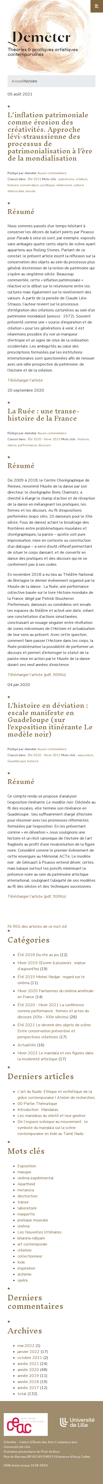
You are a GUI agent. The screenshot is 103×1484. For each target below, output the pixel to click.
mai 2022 (26, 1345)
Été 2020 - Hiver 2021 (44, 439)
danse (12, 445)
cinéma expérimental (36, 1178)
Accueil (18, 81)
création (82, 179)
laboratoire (27, 1208)
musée (30, 191)
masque (24, 1172)
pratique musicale (33, 1220)
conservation (29, 185)
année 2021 (28, 1363)
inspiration (26, 1268)
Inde (21, 1262)
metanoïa (26, 1190)
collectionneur (30, 1256)
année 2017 (28, 1388)
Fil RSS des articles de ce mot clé (37, 926)
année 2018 (28, 1382)
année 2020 (28, 1370)
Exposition (27, 1166)
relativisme (64, 185)
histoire (13, 185)
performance (27, 445)
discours (44, 445)
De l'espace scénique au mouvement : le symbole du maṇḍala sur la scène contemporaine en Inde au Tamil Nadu (53, 1127)
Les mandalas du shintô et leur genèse (52, 1115)
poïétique (47, 185)
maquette (26, 1214)
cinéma (24, 1226)
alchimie (25, 1274)
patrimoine (66, 179)
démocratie (16, 191)
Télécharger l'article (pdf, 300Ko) (37, 674)
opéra (23, 1280)
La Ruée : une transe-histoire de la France (43, 414)
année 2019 (28, 1376)
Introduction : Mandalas (38, 1109)
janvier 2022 (29, 1351)
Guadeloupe (17, 761)
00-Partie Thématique (37, 1103)
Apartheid (26, 1184)
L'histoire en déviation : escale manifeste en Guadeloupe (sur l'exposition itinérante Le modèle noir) (50, 720)
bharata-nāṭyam (31, 1238)
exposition (85, 755)
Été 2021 (34, 179)
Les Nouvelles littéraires (40, 1232)
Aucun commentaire (52, 173)
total (23, 1394)
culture (79, 185)
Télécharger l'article (25, 380)
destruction (28, 1196)
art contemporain (32, 1244)
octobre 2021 (30, 1357)
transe (23, 1202)
